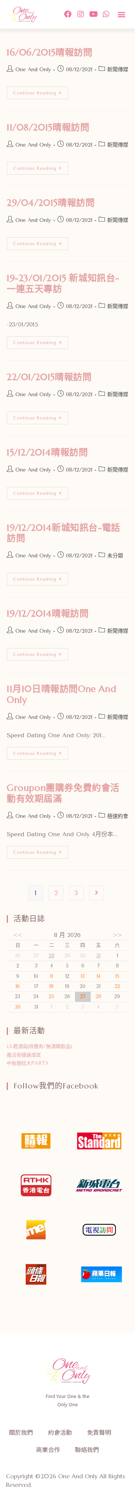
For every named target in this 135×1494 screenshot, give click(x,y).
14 (98, 976)
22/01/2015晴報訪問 (49, 377)
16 (17, 986)
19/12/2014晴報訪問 (47, 613)
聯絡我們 (87, 1449)
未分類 (115, 555)
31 (98, 955)
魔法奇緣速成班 (24, 1055)
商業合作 (48, 1449)
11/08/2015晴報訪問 (48, 127)
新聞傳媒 (117, 69)
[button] (121, 14)
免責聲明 (99, 1432)
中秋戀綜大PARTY (28, 1063)
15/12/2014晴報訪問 (47, 452)
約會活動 (60, 1432)
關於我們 (21, 1432)
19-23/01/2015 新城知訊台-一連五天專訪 (63, 283)
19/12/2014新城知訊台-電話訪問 (63, 533)
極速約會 (117, 816)
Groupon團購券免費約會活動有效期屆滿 (63, 793)
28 (51, 955)
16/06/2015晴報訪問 (49, 52)
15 (117, 976)
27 (83, 996)
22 (117, 986)
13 (83, 976)
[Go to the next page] (96, 892)
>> (117, 935)
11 (51, 976)
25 (51, 996)
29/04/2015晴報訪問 (50, 202)
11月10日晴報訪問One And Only (61, 694)
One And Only (33, 69)
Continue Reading (40, 91)
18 (51, 986)
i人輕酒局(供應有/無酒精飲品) (39, 1046)
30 (18, 1007)
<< (17, 935)
